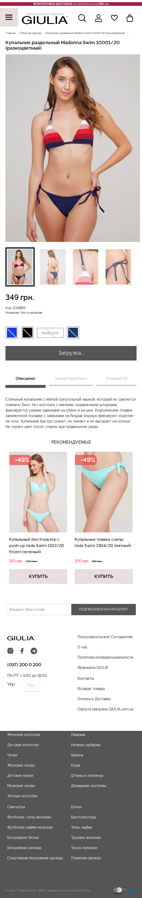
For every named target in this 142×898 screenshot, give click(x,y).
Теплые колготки (22, 796)
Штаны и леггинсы (87, 776)
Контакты (86, 679)
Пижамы (78, 735)
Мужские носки (21, 786)
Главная (10, 33)
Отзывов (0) (117, 378)
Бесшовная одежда (24, 848)
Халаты (77, 755)
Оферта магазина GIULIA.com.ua (105, 709)
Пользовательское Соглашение (105, 637)
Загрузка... (71, 353)
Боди (75, 765)
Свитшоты (16, 807)
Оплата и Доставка (94, 699)
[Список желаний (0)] (114, 18)
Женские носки (21, 765)
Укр (11, 684)
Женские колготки (23, 735)
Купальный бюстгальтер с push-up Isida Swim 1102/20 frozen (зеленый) (36, 545)
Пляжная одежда (31, 33)
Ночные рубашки (85, 745)
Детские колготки (23, 745)
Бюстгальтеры (83, 817)
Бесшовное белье (23, 838)
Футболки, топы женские (29, 817)
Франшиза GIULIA (93, 668)
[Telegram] (34, 651)
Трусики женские (86, 838)
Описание (25, 378)
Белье (76, 807)
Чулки (12, 755)
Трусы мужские (84, 848)
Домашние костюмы (88, 786)
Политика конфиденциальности (105, 657)
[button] (20, 266)
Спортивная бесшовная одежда (35, 858)
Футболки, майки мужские (30, 827)
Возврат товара (91, 689)
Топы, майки (81, 827)
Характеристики (71, 378)
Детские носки (20, 776)
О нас (82, 647)
